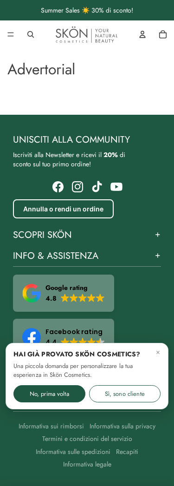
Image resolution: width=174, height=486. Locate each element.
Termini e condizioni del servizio (87, 438)
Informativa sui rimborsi (51, 426)
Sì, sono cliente (125, 393)
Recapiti (127, 451)
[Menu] (10, 34)
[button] (63, 293)
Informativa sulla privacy (122, 426)
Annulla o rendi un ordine (63, 209)
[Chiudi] (158, 352)
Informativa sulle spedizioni (73, 451)
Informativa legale (87, 464)
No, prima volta (49, 393)
